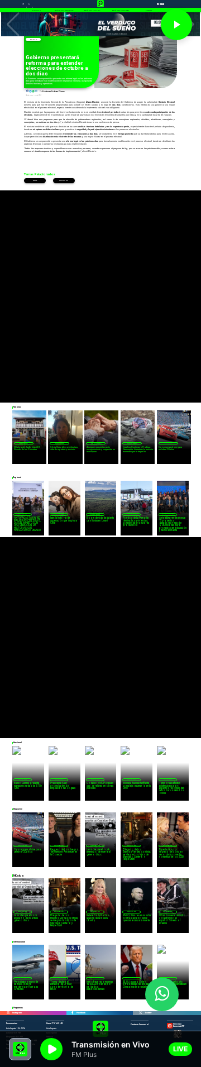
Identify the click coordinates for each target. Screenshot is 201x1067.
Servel (35, 180)
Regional (131, 514)
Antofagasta (168, 514)
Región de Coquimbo (23, 443)
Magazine (168, 443)
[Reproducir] (176, 24)
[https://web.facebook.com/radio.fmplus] (72, 1013)
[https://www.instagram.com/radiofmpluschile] (8, 1013)
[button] (13, 24)
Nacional (33, 39)
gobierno (63, 180)
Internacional (22, 978)
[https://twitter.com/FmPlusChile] (141, 1013)
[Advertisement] (100, 290)
